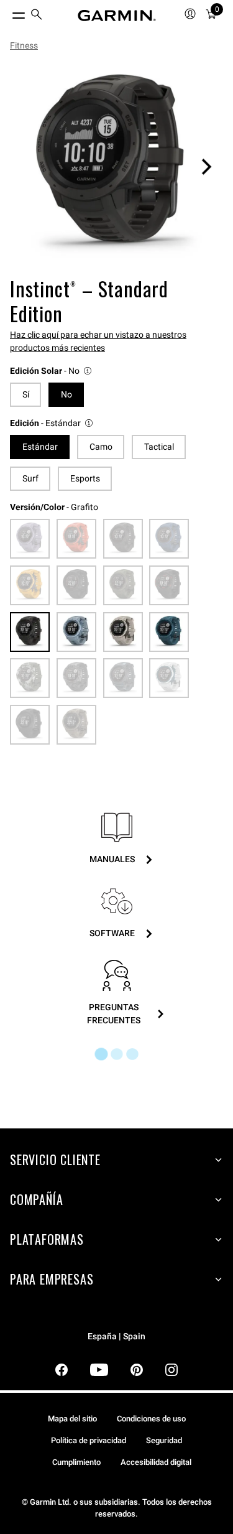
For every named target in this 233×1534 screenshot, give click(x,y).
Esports (85, 478)
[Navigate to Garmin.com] (116, 15)
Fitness (24, 45)
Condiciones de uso (151, 1418)
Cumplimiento (76, 1462)
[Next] (206, 167)
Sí (25, 394)
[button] (51, 371)
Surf (30, 478)
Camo (100, 447)
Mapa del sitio (72, 1418)
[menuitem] (36, 16)
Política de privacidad (88, 1440)
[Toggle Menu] (7, 12)
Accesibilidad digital (156, 1462)
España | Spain (116, 1336)
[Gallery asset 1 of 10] (116, 166)
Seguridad (164, 1440)
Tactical (159, 447)
